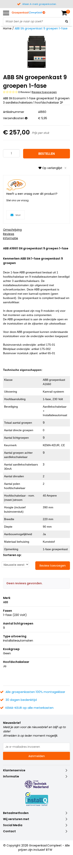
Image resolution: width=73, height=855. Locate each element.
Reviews (8, 234)
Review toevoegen (44, 92)
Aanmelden (36, 756)
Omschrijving (12, 230)
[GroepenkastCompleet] (28, 12)
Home (7, 28)
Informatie (10, 238)
